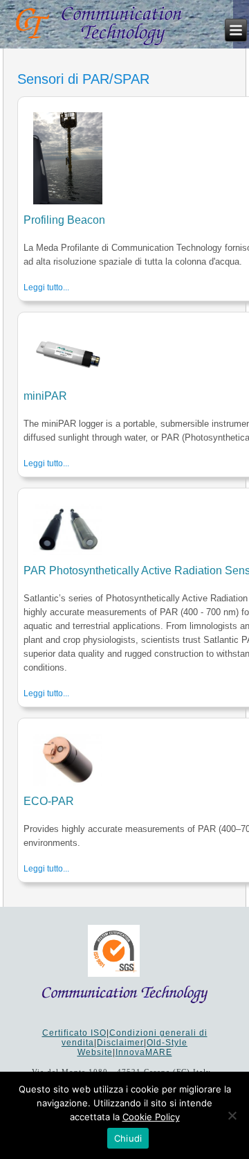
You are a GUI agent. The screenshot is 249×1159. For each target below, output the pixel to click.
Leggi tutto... (46, 287)
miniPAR (45, 396)
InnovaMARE (144, 1052)
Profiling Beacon (64, 220)
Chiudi (128, 1138)
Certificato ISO (74, 1033)
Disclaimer (120, 1042)
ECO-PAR (49, 801)
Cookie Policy (151, 1116)
